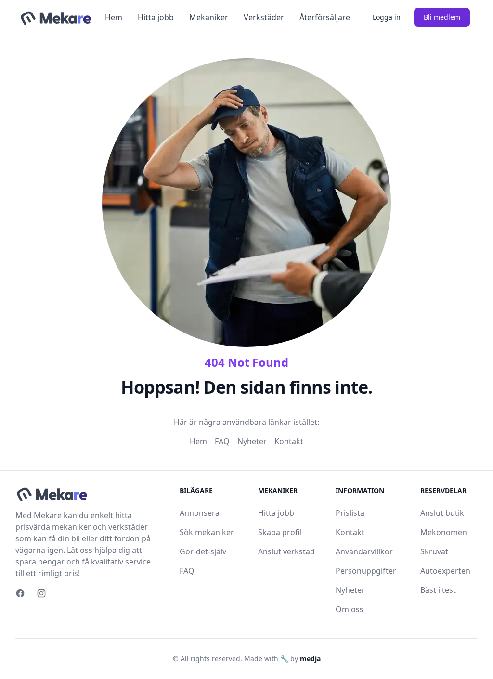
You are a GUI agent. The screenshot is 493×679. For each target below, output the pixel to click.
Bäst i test (438, 590)
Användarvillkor (364, 551)
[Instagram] (41, 593)
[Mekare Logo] (55, 18)
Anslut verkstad (286, 551)
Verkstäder (264, 17)
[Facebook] (20, 593)
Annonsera (200, 513)
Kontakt (288, 441)
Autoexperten (445, 570)
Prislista (350, 513)
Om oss (349, 609)
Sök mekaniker (207, 532)
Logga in (387, 17)
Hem (113, 17)
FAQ (222, 441)
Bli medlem (442, 17)
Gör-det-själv (203, 551)
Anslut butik (442, 513)
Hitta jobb (156, 17)
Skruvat (434, 551)
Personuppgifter (366, 570)
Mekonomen (443, 532)
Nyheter (252, 441)
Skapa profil (280, 532)
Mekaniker (208, 17)
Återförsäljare (324, 17)
